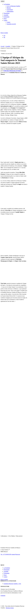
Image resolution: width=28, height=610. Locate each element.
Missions (9, 7)
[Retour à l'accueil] (9, 31)
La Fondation (7, 4)
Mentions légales (10, 608)
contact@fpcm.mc (15, 554)
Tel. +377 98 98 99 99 (6, 554)
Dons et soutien (4, 32)
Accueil (2, 46)
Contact (5, 20)
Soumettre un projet (11, 24)
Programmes (6, 13)
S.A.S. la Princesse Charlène (13, 6)
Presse (5, 18)
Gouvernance (10, 9)
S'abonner (3, 595)
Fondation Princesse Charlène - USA (12, 583)
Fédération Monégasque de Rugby (12, 70)
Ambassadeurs (10, 11)
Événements (6, 16)
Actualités (6, 15)
